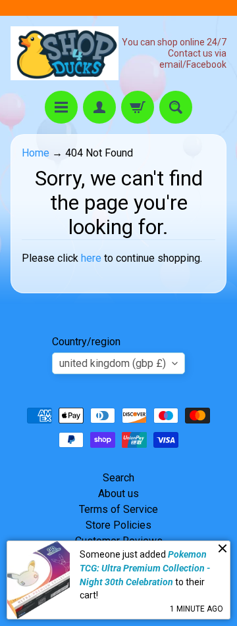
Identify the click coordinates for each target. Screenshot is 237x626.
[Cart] (137, 107)
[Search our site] (175, 107)
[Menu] (61, 107)
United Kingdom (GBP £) (112, 363)
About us (118, 493)
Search (118, 477)
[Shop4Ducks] (64, 53)
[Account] (99, 107)
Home (35, 153)
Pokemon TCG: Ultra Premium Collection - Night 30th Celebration (145, 568)
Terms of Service (118, 509)
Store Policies (118, 525)
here (91, 258)
